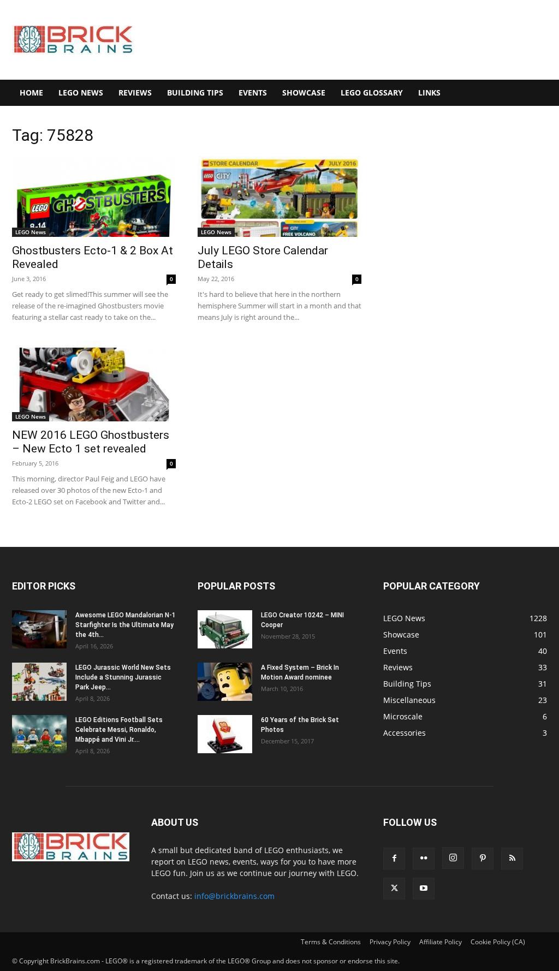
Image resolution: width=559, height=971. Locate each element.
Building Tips (195, 92)
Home (31, 92)
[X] (394, 888)
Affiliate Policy (440, 941)
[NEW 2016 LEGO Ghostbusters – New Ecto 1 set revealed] (94, 381)
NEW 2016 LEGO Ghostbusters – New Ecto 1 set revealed (90, 441)
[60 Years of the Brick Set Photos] (225, 734)
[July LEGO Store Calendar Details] (279, 196)
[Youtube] (424, 888)
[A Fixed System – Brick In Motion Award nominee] (225, 682)
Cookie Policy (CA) (498, 941)
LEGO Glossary (372, 92)
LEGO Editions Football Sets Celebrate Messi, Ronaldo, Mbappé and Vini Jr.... (119, 729)
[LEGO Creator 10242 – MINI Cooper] (225, 629)
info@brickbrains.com (234, 896)
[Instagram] (453, 858)
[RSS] (512, 858)
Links (429, 92)
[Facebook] (394, 858)
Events (253, 92)
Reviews (135, 92)
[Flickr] (424, 858)
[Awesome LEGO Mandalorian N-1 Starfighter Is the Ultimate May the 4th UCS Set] (39, 629)
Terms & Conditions (331, 941)
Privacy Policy (390, 941)
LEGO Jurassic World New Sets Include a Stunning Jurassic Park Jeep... (123, 677)
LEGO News (80, 92)
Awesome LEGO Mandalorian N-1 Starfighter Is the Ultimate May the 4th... (125, 625)
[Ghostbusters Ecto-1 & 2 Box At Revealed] (94, 196)
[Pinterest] (482, 858)
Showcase (303, 92)
